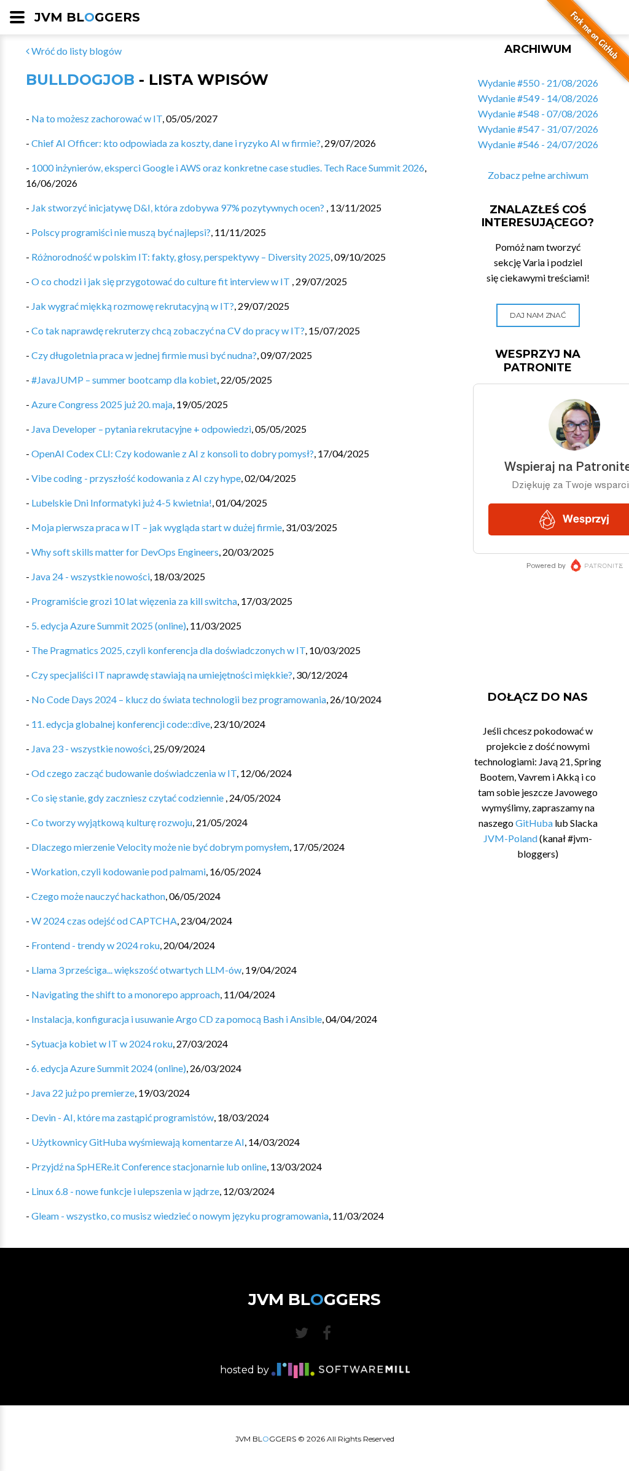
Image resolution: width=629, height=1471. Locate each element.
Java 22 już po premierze (83, 1092)
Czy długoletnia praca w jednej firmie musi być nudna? (144, 355)
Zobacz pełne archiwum (538, 175)
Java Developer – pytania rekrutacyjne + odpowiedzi (141, 429)
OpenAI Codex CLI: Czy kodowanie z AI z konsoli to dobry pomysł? (172, 453)
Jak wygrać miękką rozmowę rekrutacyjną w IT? (132, 306)
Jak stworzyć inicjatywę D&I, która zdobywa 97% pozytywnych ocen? (178, 207)
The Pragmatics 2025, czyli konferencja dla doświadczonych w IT (168, 650)
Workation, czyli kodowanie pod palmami (118, 871)
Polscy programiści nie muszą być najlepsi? (121, 232)
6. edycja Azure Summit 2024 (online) (108, 1068)
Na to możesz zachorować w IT (96, 118)
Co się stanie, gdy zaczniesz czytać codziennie (128, 797)
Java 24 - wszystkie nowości (90, 576)
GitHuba (534, 823)
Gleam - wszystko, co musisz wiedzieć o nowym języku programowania (180, 1215)
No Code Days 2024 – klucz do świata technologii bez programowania (178, 699)
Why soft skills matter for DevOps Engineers (125, 552)
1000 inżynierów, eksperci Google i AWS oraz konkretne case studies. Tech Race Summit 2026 (227, 167)
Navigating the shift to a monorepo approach (125, 994)
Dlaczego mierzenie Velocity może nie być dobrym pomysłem (160, 847)
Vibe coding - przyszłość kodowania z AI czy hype (136, 478)
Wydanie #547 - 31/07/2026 (538, 129)
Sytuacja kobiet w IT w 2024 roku (102, 1043)
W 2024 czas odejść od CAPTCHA (104, 920)
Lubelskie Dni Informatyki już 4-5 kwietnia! (121, 502)
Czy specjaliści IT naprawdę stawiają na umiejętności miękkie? (161, 674)
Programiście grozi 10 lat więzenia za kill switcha (134, 601)
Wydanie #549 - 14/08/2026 (538, 98)
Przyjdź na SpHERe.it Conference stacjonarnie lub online (149, 1166)
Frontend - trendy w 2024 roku (95, 945)
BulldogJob (80, 80)
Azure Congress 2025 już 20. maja (102, 404)
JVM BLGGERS (87, 17)
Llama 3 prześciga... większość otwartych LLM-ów (136, 970)
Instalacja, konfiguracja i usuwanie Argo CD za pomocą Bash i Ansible (176, 1019)
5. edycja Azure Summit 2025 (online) (108, 625)
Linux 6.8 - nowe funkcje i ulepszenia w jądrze (125, 1191)
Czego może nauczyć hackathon (98, 896)
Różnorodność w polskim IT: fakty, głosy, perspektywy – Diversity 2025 (180, 256)
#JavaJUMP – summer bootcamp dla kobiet (124, 379)
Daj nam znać (538, 315)
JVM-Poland (510, 838)
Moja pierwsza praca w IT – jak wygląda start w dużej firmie (156, 527)
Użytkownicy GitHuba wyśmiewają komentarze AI (137, 1142)
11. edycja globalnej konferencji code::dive (120, 724)
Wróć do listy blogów (75, 51)
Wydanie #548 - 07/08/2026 (538, 113)
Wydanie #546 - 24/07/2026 (538, 144)
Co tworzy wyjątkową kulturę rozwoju (111, 822)
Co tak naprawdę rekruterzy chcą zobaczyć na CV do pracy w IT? (168, 330)
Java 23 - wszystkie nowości (90, 748)
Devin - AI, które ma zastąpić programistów (122, 1117)
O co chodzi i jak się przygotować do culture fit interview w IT (161, 281)
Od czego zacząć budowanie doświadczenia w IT (133, 773)
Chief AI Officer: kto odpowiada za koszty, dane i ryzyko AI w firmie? (176, 143)
